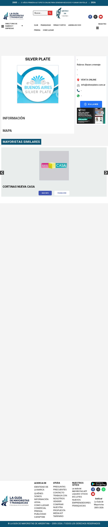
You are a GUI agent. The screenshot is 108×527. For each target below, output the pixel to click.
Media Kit (58, 513)
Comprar (58, 504)
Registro (102, 24)
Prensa (37, 30)
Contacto (58, 492)
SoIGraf (98, 499)
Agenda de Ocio (74, 25)
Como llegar (48, 30)
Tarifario (58, 516)
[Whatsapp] (103, 489)
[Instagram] (95, 17)
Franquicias (46, 25)
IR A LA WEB (93, 104)
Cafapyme (39, 517)
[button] (2, 173)
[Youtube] (101, 17)
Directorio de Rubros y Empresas (11, 26)
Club (36, 25)
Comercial (40, 508)
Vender (57, 501)
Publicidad (40, 514)
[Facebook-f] (90, 17)
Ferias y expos (59, 25)
